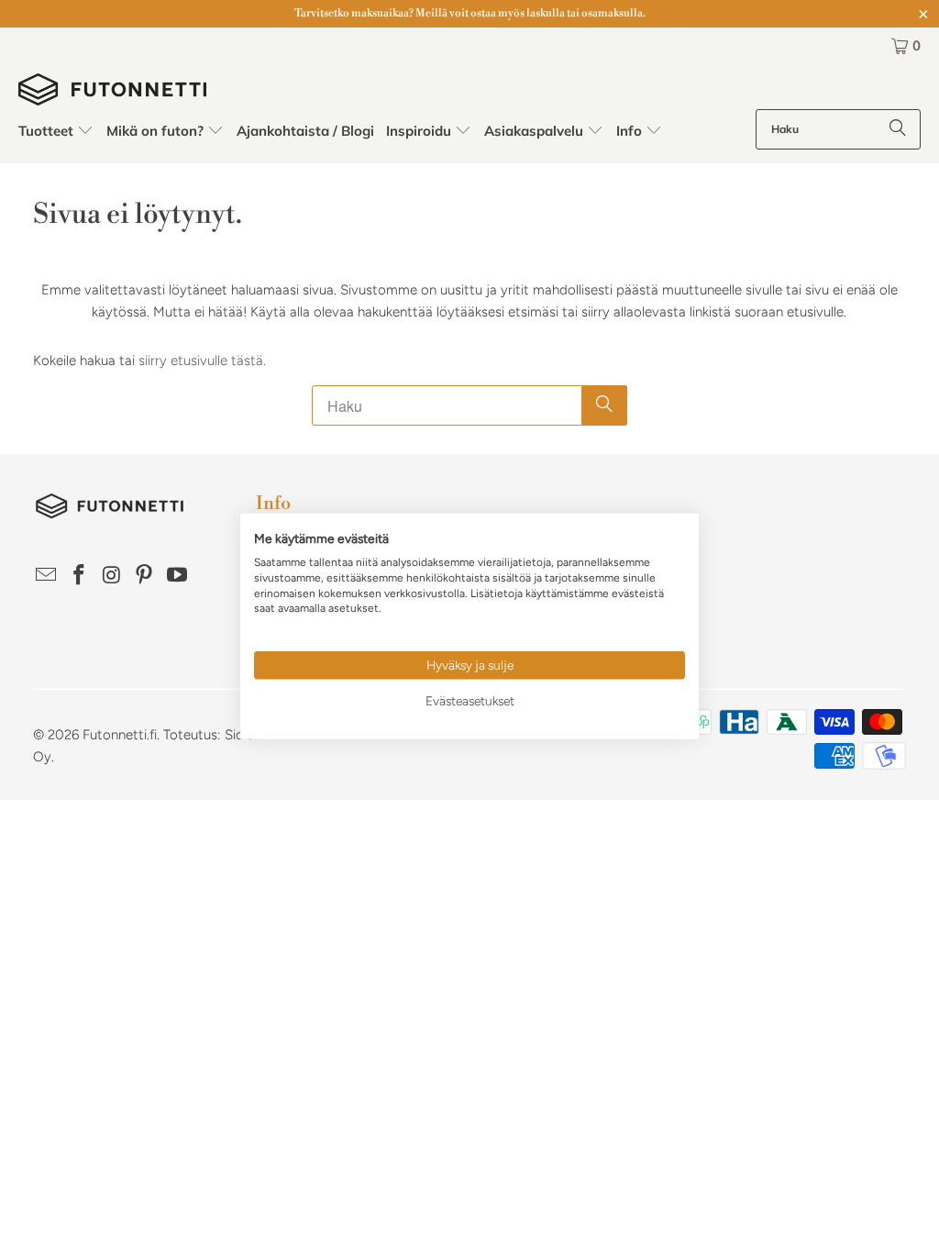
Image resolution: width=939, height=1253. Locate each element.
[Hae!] (898, 129)
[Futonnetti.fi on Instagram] (112, 576)
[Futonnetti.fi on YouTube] (177, 576)
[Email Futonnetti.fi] (47, 576)
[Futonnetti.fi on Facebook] (79, 576)
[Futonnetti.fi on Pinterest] (145, 576)
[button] (56, 131)
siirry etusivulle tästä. (202, 360)
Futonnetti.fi (120, 734)
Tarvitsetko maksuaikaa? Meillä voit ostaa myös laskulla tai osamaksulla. (470, 13)
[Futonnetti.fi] (112, 91)
